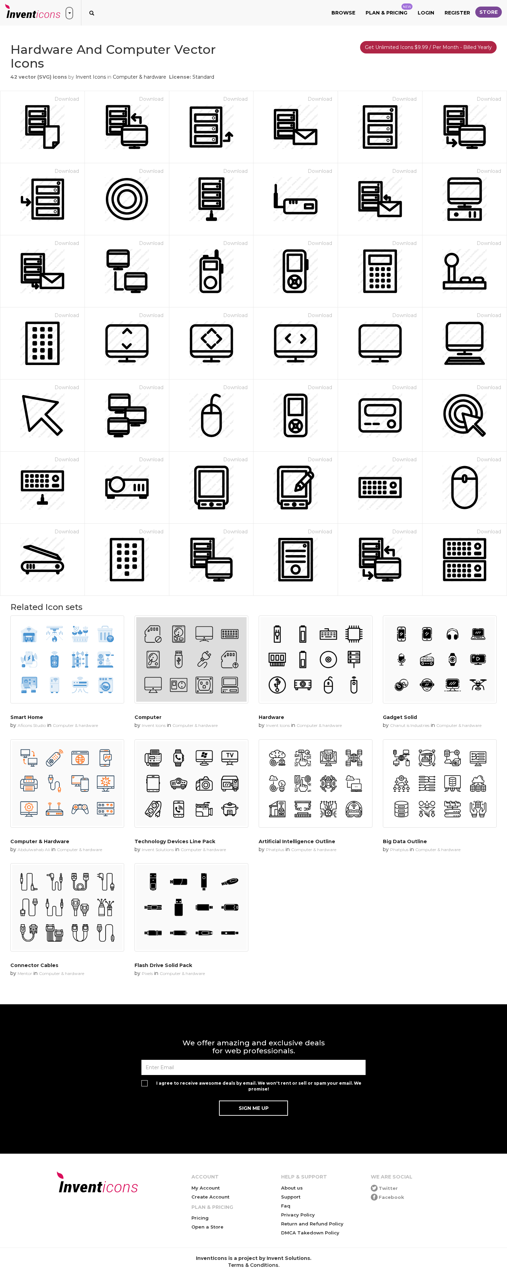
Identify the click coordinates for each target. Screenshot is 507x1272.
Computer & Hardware (39, 841)
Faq (285, 1206)
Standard (203, 77)
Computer (148, 717)
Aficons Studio (32, 725)
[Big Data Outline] (440, 783)
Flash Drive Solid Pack (163, 965)
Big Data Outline (405, 841)
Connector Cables (34, 965)
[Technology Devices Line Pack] (191, 783)
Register (457, 13)
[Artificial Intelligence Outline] (315, 783)
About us (292, 1188)
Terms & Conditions (253, 1265)
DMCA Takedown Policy (310, 1232)
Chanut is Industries (409, 725)
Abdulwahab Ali (34, 849)
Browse (343, 13)
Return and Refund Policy (312, 1223)
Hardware (271, 717)
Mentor (25, 973)
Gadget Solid (400, 717)
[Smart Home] (67, 659)
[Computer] (191, 659)
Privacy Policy (298, 1214)
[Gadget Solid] (440, 659)
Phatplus (275, 849)
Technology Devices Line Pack (175, 841)
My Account (205, 1188)
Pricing (200, 1218)
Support (290, 1197)
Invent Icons (91, 77)
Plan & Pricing (388, 10)
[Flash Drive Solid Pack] (191, 907)
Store (488, 12)
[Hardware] (315, 659)
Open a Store (207, 1227)
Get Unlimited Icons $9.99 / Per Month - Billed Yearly (428, 47)
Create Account (210, 1197)
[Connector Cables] (67, 907)
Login (426, 13)
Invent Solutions (158, 849)
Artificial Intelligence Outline (297, 841)
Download (66, 99)
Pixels (147, 973)
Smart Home (26, 717)
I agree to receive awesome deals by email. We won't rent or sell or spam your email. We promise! (258, 1086)
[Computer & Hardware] (67, 783)
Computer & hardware (139, 77)
